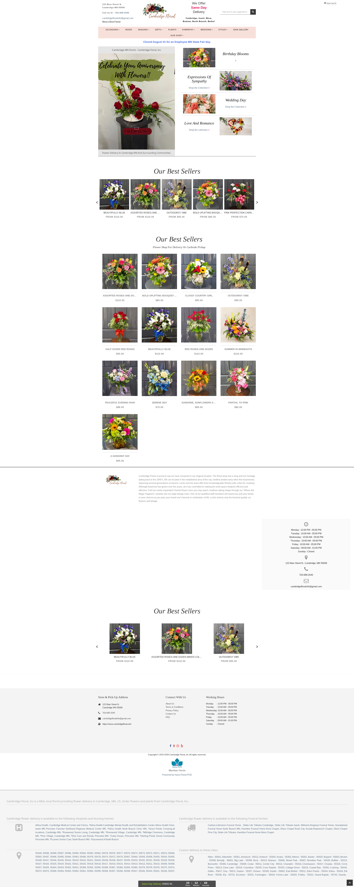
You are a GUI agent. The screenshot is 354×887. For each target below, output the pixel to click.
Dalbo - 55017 (215, 871)
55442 (83, 860)
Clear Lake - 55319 (232, 867)
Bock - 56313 (260, 860)
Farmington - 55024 (265, 875)
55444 (68, 860)
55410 (156, 864)
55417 (105, 864)
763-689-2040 (122, 13)
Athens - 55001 (299, 857)
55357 (112, 871)
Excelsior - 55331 (245, 875)
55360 (90, 871)
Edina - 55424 (336, 871)
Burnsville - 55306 (217, 864)
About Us (170, 703)
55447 (46, 860)
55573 (142, 853)
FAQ (168, 717)
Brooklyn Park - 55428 (318, 860)
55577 (120, 853)
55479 (90, 857)
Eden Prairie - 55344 (317, 871)
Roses (128, 29)
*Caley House (117, 836)
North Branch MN (80, 839)
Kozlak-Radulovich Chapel (319, 829)
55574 (134, 853)
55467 (127, 857)
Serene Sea (159, 402)
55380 (134, 867)
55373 (38, 871)
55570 (164, 853)
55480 (83, 857)
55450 (171, 857)
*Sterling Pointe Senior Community (157, 836)
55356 (120, 871)
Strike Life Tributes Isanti (287, 825)
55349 (38, 853)
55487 (46, 857)
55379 (142, 867)
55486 (53, 857)
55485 (61, 857)
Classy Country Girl (199, 295)
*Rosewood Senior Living (75, 832)
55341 (156, 871)
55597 (61, 853)
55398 (83, 867)
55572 (149, 853)
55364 (61, 871)
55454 (164, 857)
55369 (53, 871)
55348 (127, 871)
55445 (61, 860)
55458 (149, 857)
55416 (112, 864)
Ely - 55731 (229, 875)
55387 (112, 867)
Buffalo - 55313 (339, 860)
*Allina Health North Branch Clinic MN (127, 829)
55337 (171, 871)
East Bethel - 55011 (296, 871)
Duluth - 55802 (277, 871)
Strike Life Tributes (227, 832)
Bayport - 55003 (331, 857)
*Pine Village (46, 836)
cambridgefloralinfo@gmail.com (117, 18)
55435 (127, 860)
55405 (46, 867)
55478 (97, 857)
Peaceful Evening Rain (120, 402)
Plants (172, 29)
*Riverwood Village (115, 832)
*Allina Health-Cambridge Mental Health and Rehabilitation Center (121, 825)
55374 (171, 867)
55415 (120, 864)
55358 (105, 871)
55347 (134, 871)
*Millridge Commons (153, 832)
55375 (164, 867)
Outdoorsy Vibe (238, 295)
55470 (120, 857)
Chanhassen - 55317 (312, 864)
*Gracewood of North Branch (105, 839)
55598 (53, 853)
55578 (112, 853)
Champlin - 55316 (292, 864)
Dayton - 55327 (244, 871)
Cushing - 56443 (338, 867)
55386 (120, 867)
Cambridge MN (53, 832)
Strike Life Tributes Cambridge (258, 825)
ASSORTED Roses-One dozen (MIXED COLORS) (120, 295)
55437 (120, 860)
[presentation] (97, 201)
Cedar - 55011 (255, 864)
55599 (46, 853)
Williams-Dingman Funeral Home (317, 825)
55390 (97, 867)
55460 (134, 857)
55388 (105, 867)
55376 (156, 867)
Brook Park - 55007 (296, 860)
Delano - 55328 (261, 871)
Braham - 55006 (276, 860)
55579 (105, 853)
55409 (164, 864)
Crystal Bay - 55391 (319, 867)
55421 (75, 864)
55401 (75, 867)
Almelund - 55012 (249, 857)
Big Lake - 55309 (243, 860)
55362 (75, 871)
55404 (53, 867)
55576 (127, 853)
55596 (68, 853)
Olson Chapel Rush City (292, 829)
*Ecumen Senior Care (60, 839)
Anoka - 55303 (284, 857)
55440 (97, 860)
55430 (156, 860)
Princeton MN (101, 836)
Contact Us (171, 714)
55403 (61, 867)
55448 (38, 860)
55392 (90, 867)
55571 (156, 853)
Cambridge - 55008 (236, 864)
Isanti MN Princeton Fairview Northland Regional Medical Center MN (70, 829)
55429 (164, 860)
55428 (171, 860)
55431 (149, 860)
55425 (53, 864)
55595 (75, 853)
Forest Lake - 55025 (286, 875)
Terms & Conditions (174, 707)
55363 (68, 871)
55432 (142, 860)
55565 (38, 857)
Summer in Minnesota (238, 349)
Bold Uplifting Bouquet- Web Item (159, 295)
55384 (127, 867)
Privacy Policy (172, 710)
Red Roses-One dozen (199, 349)
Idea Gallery (240, 29)
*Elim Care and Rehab (82, 836)
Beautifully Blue (159, 349)
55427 (38, 864)
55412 (142, 864)
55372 (46, 871)
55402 (68, 867)
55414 (127, 864)
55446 (53, 860)
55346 (142, 871)
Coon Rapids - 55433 (273, 867)
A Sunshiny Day (120, 456)
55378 (149, 867)
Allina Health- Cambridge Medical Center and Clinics (61, 825)
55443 (75, 860)
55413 (134, 864)
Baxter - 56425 (315, 857)
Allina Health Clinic (164, 825)
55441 (90, 860)
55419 (90, 864)
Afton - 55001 (214, 857)
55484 (68, 857)
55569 (171, 853)
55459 (142, 857)
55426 (46, 864)
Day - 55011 (229, 871)
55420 (83, 864)
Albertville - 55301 (231, 857)
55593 (90, 853)
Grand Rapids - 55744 (326, 875)
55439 (105, 860)
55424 (61, 864)
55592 (97, 853)
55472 (112, 857)
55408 (171, 864)
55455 (156, 857)
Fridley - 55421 (305, 875)
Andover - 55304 (267, 857)
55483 (75, 857)
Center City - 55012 (272, 864)
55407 (38, 867)
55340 (164, 871)
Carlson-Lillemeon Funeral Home (225, 825)
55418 (97, 864)
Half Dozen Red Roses (120, 349)
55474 (105, 857)
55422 (68, 864)
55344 (149, 871)
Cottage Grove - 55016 (297, 867)
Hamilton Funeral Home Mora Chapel (255, 832)
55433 (134, 860)
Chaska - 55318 (332, 864)
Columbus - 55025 (252, 867)
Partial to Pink (238, 402)
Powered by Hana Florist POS (177, 775)
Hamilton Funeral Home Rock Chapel (260, 829)
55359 (97, 871)
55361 (83, 871)
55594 (83, 853)
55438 (112, 860)
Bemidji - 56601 (225, 860)
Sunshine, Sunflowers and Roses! (199, 402)
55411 (149, 864)
